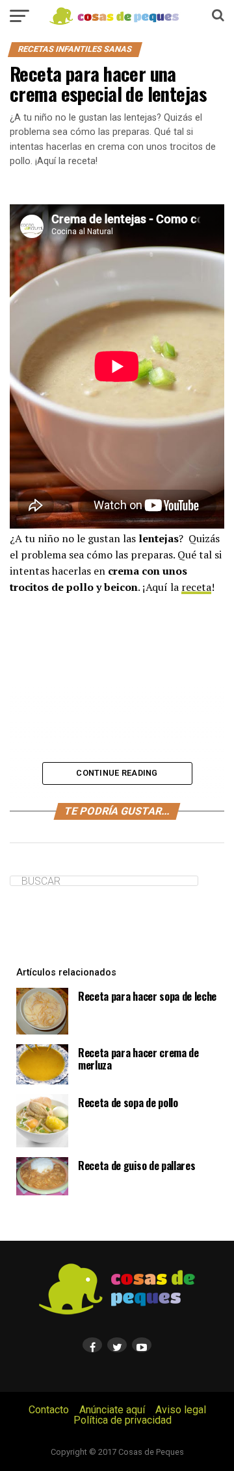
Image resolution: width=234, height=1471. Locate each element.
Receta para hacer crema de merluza (138, 1059)
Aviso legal (180, 1410)
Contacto (49, 1410)
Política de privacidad (122, 1420)
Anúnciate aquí (112, 1410)
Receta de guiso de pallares (136, 1165)
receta (196, 587)
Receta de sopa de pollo (128, 1102)
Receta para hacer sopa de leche (147, 996)
